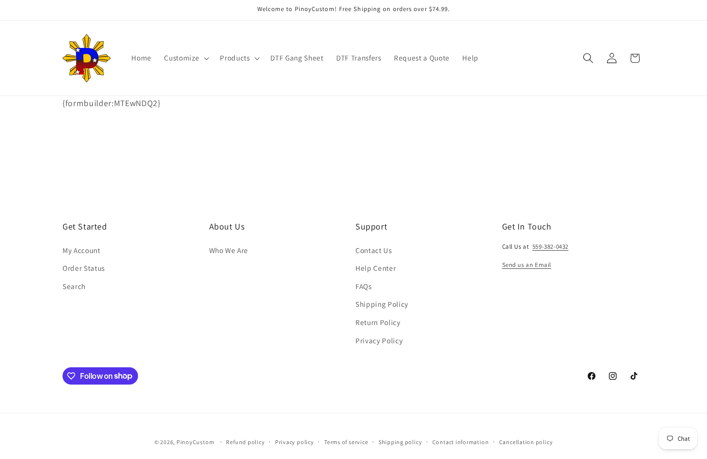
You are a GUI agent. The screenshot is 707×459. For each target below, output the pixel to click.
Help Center (375, 268)
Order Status (84, 268)
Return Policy (378, 322)
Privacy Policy (379, 340)
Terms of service (346, 442)
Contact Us (373, 250)
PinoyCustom (195, 442)
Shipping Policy (381, 304)
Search (74, 286)
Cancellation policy (526, 442)
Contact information (460, 442)
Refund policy (245, 442)
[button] (186, 58)
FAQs (363, 286)
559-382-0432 (550, 246)
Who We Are (229, 250)
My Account (82, 250)
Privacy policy (294, 442)
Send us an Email (527, 265)
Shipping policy (400, 442)
